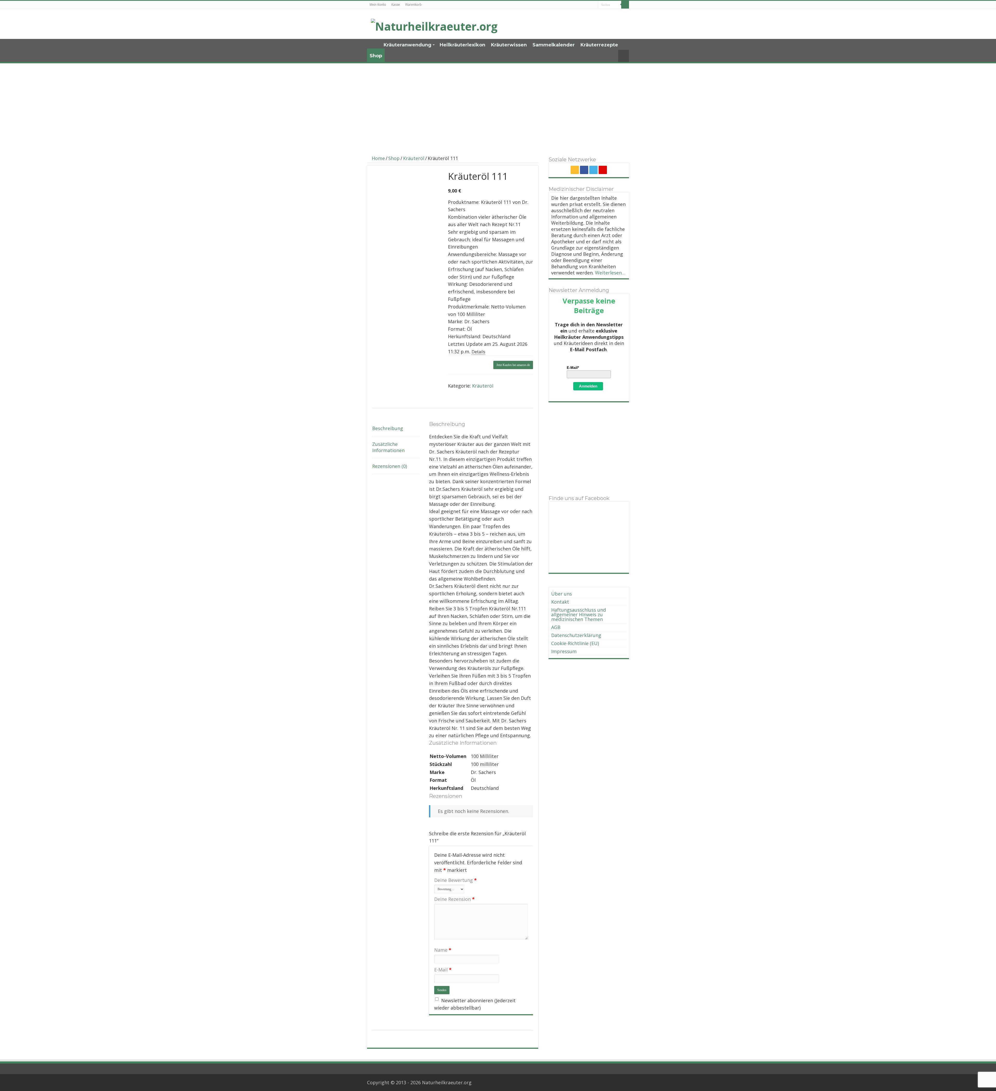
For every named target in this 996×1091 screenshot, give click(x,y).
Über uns (561, 594)
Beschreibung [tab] (387, 428)
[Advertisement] (498, 107)
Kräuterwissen (509, 45)
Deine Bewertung (455, 880)
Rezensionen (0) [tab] (389, 466)
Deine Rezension (454, 899)
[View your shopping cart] (623, 56)
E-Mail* (573, 367)
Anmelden (588, 386)
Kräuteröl (413, 158)
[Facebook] (584, 170)
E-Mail (443, 969)
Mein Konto (378, 4)
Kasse (395, 4)
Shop (376, 56)
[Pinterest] (603, 170)
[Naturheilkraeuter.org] (434, 24)
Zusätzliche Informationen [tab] (388, 447)
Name (442, 950)
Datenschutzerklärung (576, 635)
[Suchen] (625, 5)
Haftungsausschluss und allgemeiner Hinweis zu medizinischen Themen (578, 614)
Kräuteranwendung (407, 45)
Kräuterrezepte (599, 45)
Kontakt (560, 602)
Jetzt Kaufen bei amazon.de (513, 365)
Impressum (564, 651)
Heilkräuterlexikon (462, 45)
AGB (556, 627)
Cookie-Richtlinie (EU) (575, 643)
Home (374, 44)
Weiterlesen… (610, 273)
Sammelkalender (553, 45)
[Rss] (575, 170)
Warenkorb (413, 4)
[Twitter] (593, 170)
